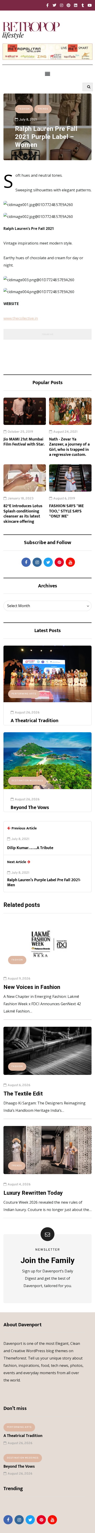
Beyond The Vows (30, 807)
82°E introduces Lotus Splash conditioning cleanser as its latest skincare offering (22, 514)
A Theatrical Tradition (34, 720)
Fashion (24, 108)
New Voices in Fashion (31, 987)
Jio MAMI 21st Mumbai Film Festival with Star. (24, 442)
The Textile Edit (23, 1093)
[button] (47, 73)
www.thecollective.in (20, 318)
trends (43, 108)
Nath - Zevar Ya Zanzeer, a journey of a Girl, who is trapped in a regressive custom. (69, 447)
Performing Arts (24, 693)
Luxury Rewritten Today (33, 1193)
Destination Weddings (27, 780)
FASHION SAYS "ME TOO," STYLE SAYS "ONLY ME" (66, 511)
